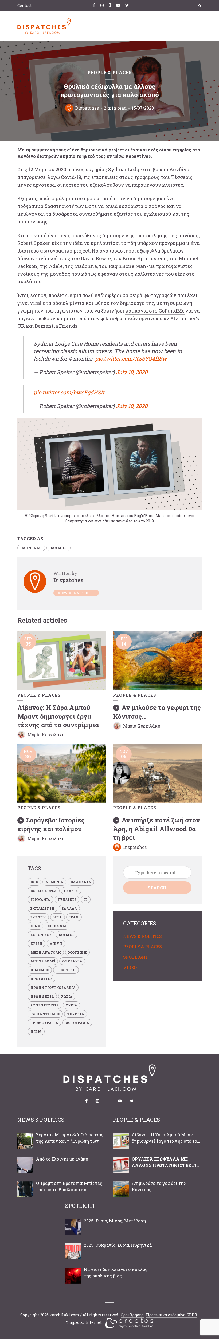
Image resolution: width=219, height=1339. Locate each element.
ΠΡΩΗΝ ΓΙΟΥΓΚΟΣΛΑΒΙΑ (53, 987)
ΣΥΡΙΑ (71, 1005)
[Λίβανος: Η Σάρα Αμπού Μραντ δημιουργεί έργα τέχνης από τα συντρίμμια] (121, 1141)
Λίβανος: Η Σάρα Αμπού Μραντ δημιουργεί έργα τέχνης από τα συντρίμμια (58, 716)
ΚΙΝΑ (35, 926)
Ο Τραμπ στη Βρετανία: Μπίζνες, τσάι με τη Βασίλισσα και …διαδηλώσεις (69, 1186)
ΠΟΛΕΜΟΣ (39, 970)
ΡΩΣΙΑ (66, 996)
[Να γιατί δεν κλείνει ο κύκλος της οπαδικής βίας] (73, 1276)
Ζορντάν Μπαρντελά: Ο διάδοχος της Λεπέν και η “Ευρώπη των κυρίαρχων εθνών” (69, 1138)
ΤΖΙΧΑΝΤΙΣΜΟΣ (45, 1014)
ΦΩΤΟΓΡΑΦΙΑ (77, 1023)
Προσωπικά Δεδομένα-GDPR (171, 1314)
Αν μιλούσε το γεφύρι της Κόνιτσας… (159, 1186)
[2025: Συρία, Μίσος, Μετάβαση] (73, 1227)
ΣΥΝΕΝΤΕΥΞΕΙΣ (44, 1005)
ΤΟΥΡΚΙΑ (75, 1014)
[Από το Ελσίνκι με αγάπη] (25, 1165)
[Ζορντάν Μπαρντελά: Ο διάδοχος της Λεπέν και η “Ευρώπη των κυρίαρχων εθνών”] (25, 1141)
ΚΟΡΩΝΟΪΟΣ (41, 935)
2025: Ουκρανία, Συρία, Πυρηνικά (118, 1245)
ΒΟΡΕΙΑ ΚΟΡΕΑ (43, 891)
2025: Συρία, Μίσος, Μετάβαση (115, 1221)
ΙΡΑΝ (74, 917)
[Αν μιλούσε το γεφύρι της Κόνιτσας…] (121, 1189)
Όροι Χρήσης (132, 1314)
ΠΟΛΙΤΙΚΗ (66, 970)
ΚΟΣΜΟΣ (58, 548)
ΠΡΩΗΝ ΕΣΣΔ (42, 996)
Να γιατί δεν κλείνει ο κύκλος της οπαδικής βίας (115, 1272)
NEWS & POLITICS (142, 936)
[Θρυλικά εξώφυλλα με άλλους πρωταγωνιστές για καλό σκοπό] (121, 1165)
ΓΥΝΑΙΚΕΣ (67, 899)
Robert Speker (33, 243)
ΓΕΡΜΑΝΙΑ (40, 899)
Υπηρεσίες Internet (84, 1322)
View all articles (76, 593)
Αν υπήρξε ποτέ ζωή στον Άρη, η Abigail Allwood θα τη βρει (156, 829)
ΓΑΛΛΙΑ (71, 891)
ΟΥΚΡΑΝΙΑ (72, 961)
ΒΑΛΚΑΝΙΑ (81, 882)
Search (157, 887)
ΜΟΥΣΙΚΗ (77, 952)
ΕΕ (85, 899)
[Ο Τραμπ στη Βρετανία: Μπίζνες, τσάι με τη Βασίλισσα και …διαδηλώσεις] (25, 1189)
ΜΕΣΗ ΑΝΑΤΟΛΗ (45, 952)
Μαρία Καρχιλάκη (46, 734)
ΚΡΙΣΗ (36, 943)
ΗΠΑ (57, 917)
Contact (24, 5)
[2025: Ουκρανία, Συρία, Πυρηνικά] (73, 1251)
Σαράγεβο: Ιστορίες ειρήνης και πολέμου (51, 824)
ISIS (34, 882)
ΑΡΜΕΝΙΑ (54, 882)
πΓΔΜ (36, 1031)
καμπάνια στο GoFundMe (155, 310)
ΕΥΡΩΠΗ (38, 917)
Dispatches (87, 108)
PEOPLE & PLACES (110, 72)
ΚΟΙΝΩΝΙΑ (31, 548)
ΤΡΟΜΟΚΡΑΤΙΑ (44, 1023)
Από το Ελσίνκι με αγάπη (62, 1159)
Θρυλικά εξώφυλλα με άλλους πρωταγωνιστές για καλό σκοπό (166, 1162)
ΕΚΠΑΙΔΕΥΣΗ (42, 908)
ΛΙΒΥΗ (56, 943)
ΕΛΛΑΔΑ (69, 908)
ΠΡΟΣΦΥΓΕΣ (41, 979)
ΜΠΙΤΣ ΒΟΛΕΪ (42, 961)
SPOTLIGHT (135, 957)
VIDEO (130, 967)
